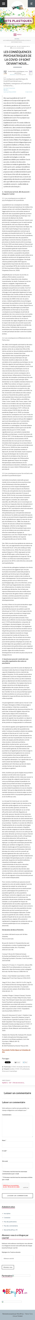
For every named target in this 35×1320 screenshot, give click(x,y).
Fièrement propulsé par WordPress (13, 1314)
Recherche (26, 1067)
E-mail (4, 1151)
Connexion (7, 1217)
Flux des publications (10, 1221)
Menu (19, 34)
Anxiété (11, 1069)
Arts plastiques (17, 21)
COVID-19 (14, 1067)
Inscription (7, 1213)
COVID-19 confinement (22, 1069)
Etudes (21, 1067)
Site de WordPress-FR (10, 1230)
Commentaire (6, 1114)
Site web (5, 1161)
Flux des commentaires (11, 1226)
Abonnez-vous (7, 1267)
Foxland (20, 1316)
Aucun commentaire (18, 48)
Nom (4, 1140)
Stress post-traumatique (9, 1071)
